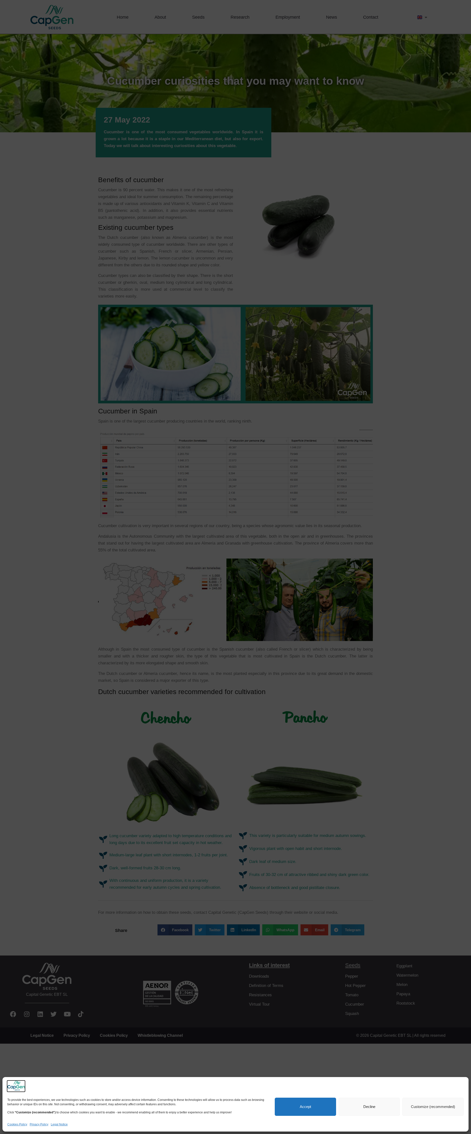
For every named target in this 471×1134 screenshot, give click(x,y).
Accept (305, 1107)
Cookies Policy (17, 1124)
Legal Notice (59, 1124)
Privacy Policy (39, 1124)
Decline (369, 1107)
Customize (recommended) (433, 1107)
